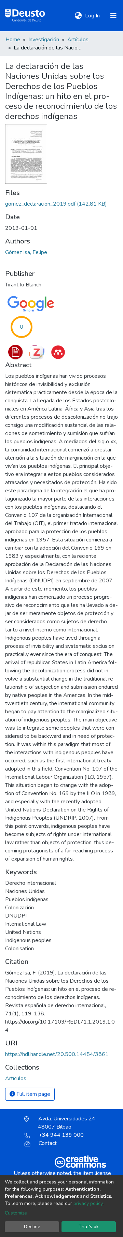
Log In (93, 15)
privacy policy (87, 1203)
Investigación (43, 39)
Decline (32, 1226)
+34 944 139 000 (61, 1135)
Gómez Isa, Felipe (26, 252)
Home (12, 39)
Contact (48, 1143)
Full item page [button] (32, 1094)
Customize (16, 1213)
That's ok (89, 1226)
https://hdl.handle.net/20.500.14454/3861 (57, 1054)
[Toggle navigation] (113, 16)
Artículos (77, 39)
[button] (78, 16)
